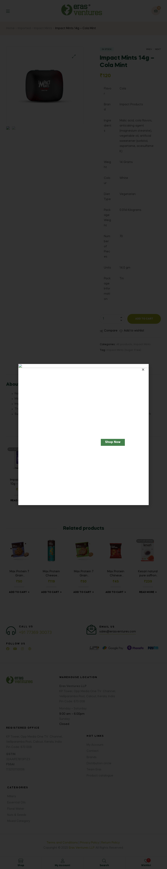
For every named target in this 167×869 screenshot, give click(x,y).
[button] (113, 442)
